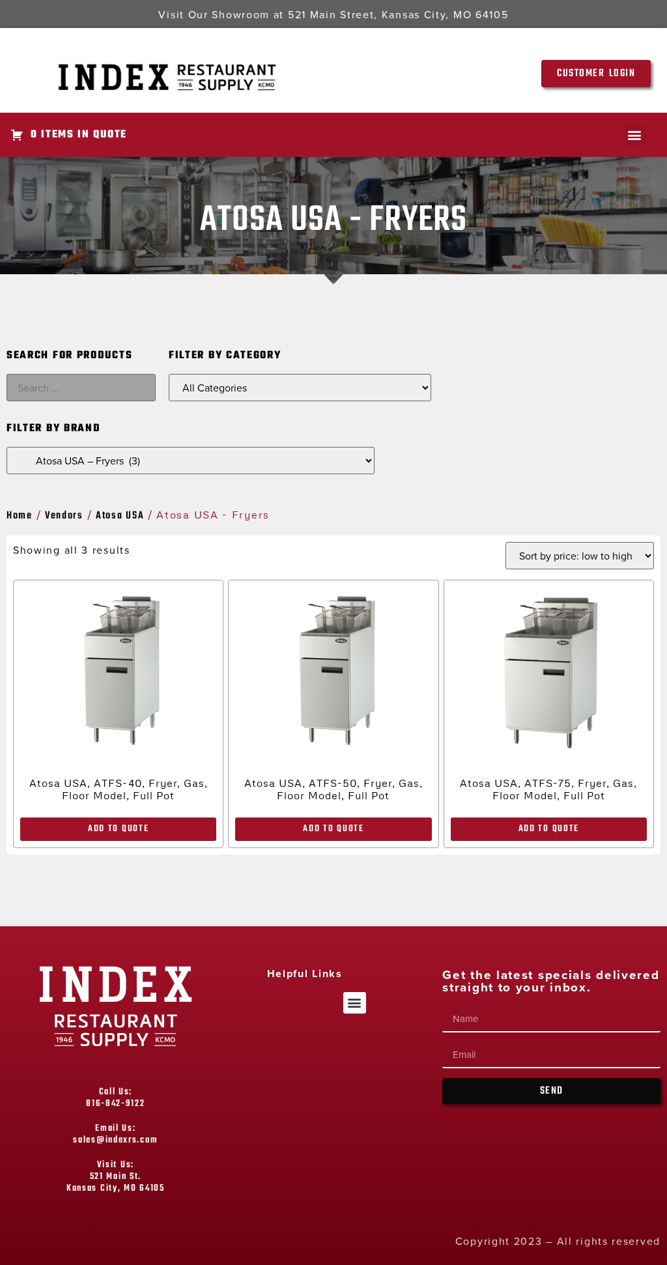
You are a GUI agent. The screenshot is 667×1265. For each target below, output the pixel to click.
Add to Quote (118, 828)
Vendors (64, 515)
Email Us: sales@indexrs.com (115, 1134)
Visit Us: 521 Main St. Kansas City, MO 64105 (115, 1177)
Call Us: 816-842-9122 (115, 1098)
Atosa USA (120, 515)
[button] (634, 135)
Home (20, 515)
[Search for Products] (81, 387)
